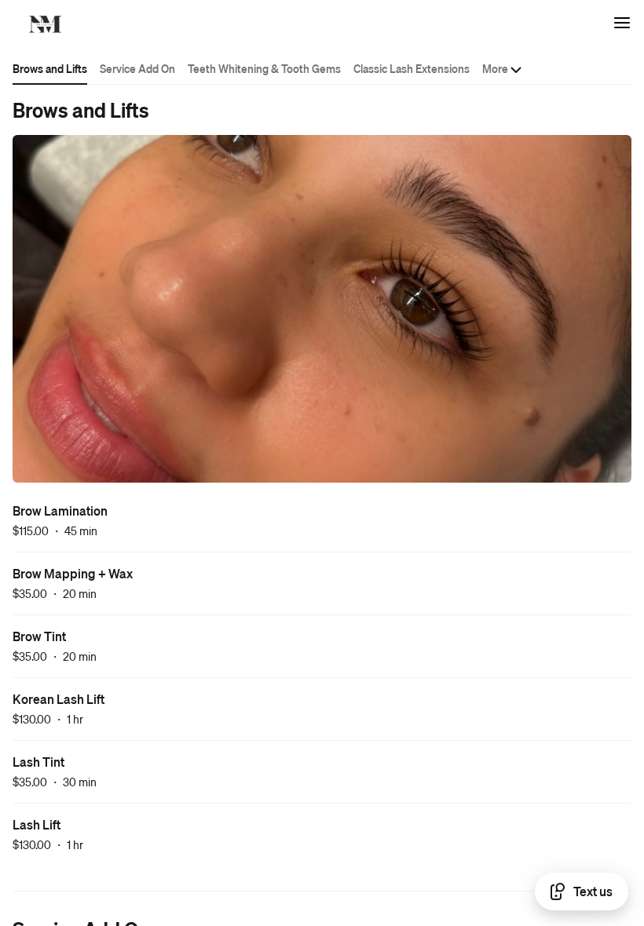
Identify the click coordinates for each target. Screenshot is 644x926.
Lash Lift (36, 824)
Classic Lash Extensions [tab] (411, 68)
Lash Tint (38, 761)
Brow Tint (39, 636)
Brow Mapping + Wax (73, 573)
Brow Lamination (60, 510)
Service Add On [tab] (137, 68)
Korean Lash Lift (58, 699)
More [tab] (495, 68)
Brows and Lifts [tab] (50, 68)
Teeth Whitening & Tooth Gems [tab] (264, 68)
